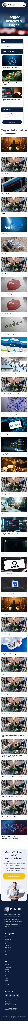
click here (17, 870)
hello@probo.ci (13, 1008)
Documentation (9, 964)
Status (7, 984)
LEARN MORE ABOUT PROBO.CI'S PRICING (13, 876)
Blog (6, 954)
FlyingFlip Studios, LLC (12, 1016)
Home (7, 937)
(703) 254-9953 (13, 1009)
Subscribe (12, 122)
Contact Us (8, 967)
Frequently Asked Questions (8, 945)
